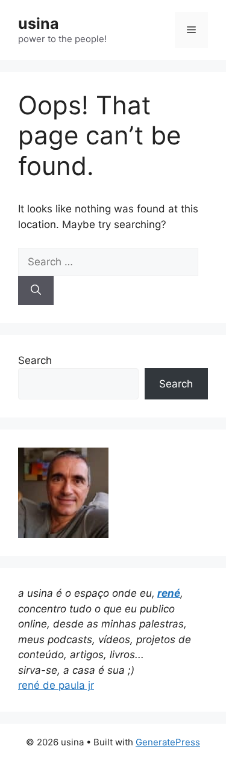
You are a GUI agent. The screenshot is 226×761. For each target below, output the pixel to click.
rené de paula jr (56, 685)
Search (35, 360)
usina (38, 23)
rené (168, 593)
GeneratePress (168, 742)
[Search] (36, 290)
